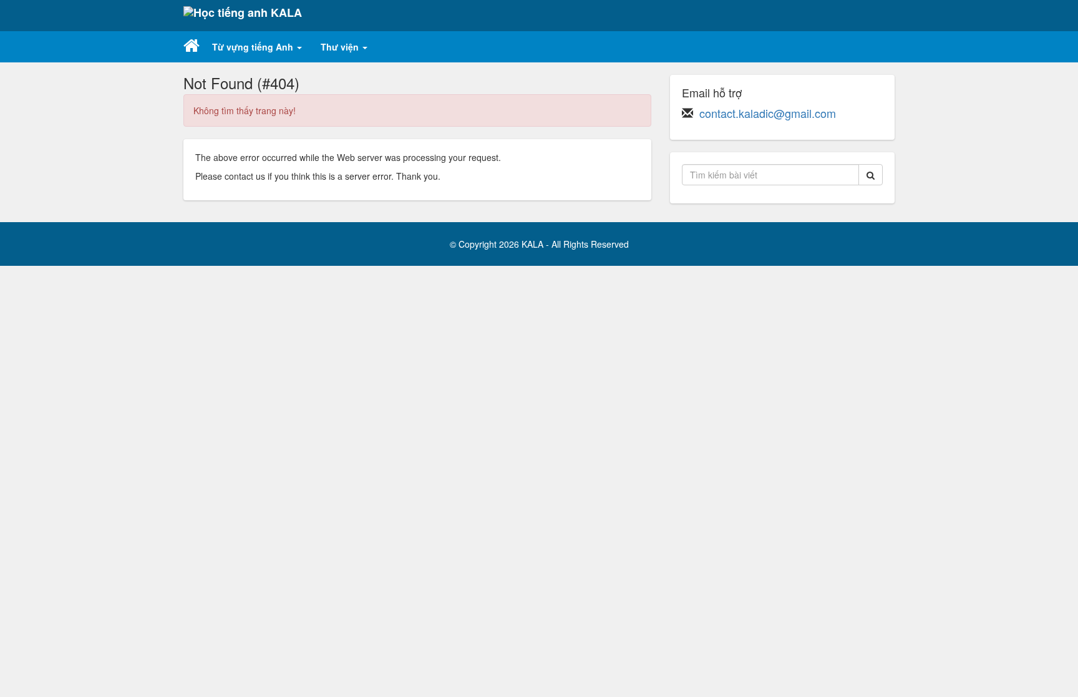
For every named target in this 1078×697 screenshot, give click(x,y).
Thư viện (341, 47)
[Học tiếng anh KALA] (242, 15)
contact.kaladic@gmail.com (767, 113)
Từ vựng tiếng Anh (254, 47)
